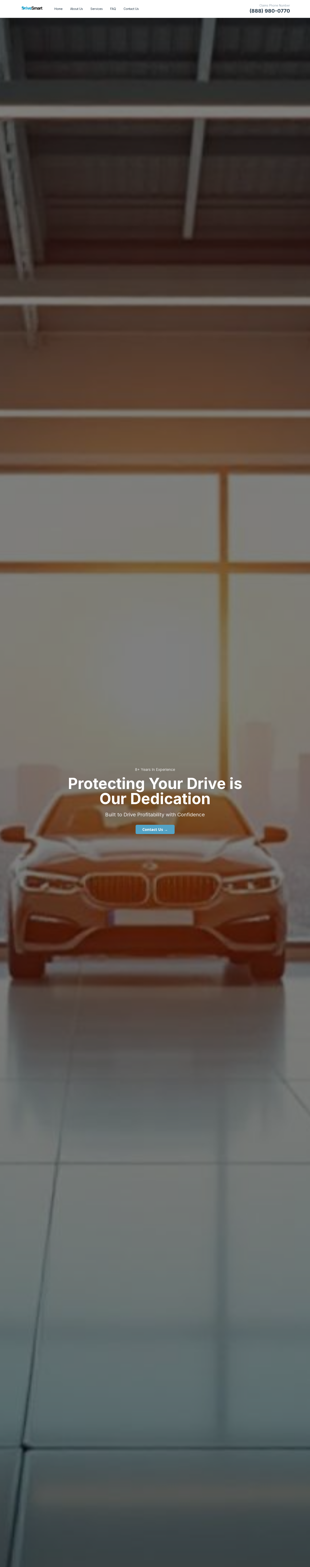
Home (58, 9)
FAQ (113, 9)
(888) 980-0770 (269, 11)
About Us (76, 9)
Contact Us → (155, 829)
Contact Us (131, 9)
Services (96, 9)
